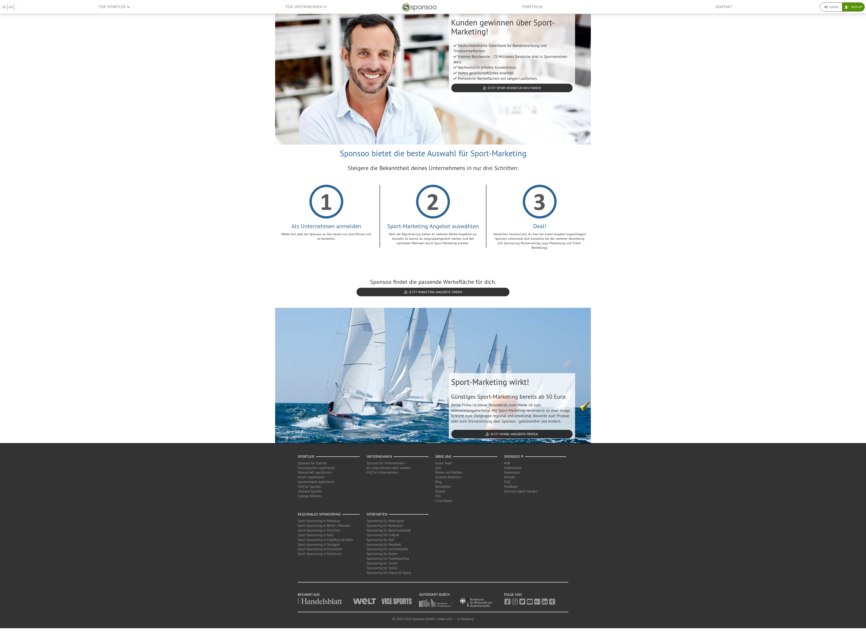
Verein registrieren (311, 477)
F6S (438, 496)
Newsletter (443, 486)
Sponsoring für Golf (380, 540)
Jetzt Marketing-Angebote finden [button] (435, 292)
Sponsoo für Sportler (312, 463)
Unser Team (443, 463)
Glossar (440, 491)
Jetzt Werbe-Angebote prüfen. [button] (514, 434)
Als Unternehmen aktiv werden (388, 468)
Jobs (438, 468)
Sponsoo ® (513, 456)
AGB (507, 463)
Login (833, 7)
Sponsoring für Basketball (384, 525)
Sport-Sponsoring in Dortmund (319, 554)
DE (4, 7)
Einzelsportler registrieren (316, 468)
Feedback (511, 486)
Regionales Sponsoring (319, 514)
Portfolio (532, 6)
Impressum (512, 472)
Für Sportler (113, 6)
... (16, 7)
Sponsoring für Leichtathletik (387, 549)
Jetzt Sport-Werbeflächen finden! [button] (514, 88)
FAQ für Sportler (309, 486)
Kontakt (724, 6)
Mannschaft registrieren (315, 472)
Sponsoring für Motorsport (385, 521)
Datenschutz (513, 468)
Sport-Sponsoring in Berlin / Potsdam (324, 525)
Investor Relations (448, 477)
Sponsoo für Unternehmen (385, 463)
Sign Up (856, 7)
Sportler (306, 456)
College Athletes (309, 496)
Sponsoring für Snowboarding (387, 558)
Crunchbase (443, 501)
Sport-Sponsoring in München (319, 530)
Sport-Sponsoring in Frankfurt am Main (325, 540)
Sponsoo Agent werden (520, 491)
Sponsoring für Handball (383, 544)
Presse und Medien (448, 472)
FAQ (507, 482)
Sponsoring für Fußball (382, 535)
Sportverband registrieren (316, 482)
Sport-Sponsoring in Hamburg (319, 521)
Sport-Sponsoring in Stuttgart (319, 544)
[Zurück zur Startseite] (419, 7)
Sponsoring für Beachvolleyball (388, 530)
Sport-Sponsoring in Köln (315, 535)
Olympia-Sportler (310, 491)
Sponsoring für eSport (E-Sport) (388, 573)
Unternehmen (379, 456)
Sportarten (376, 514)
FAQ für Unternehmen (382, 472)
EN (11, 7)
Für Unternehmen (304, 6)
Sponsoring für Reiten (382, 554)
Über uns (443, 456)
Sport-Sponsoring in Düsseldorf (320, 549)
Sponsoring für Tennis (381, 568)
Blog (438, 482)
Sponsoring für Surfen (382, 563)
